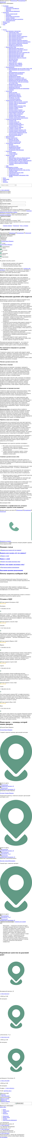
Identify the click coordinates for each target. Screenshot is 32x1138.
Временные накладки (14, 87)
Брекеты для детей (13, 139)
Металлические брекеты (15, 96)
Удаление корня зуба (14, 121)
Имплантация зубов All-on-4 (16, 48)
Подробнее (4, 1137)
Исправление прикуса (14, 93)
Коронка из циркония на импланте (18, 79)
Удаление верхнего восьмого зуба (17, 129)
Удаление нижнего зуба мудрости (17, 131)
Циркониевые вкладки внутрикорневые (19, 88)
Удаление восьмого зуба (15, 123)
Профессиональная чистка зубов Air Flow (19, 170)
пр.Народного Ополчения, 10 (7, 788)
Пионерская (14, 0)
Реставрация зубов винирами (16, 150)
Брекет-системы (13, 92)
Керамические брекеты (15, 95)
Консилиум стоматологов (15, 44)
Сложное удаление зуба (15, 128)
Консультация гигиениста (15, 33)
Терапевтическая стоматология (14, 100)
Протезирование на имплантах (17, 72)
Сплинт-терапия (13, 154)
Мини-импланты (13, 60)
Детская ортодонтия (14, 140)
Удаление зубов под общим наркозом (18, 162)
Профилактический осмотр (16, 45)
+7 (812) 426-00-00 (4, 190)
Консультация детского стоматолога (18, 36)
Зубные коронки (13, 75)
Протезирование (10, 67)
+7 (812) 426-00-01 (4, 1125)
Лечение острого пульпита (15, 109)
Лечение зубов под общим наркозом (18, 159)
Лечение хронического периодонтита (18, 117)
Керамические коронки (15, 76)
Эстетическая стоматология (13, 143)
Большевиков (22, 0)
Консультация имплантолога (16, 37)
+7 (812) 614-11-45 (4, 1037)
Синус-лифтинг (13, 61)
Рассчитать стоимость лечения (8, 234)
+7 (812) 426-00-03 (4, 1133)
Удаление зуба (12, 120)
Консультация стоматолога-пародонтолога (19, 41)
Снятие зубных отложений (16, 113)
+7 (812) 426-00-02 (4, 1129)
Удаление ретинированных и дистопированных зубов (16, 125)
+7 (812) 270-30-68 (4, 1080)
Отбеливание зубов (14, 174)
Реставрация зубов (13, 145)
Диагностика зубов (14, 32)
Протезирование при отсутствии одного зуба (20, 68)
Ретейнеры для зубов (14, 97)
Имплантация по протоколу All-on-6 (18, 49)
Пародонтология (10, 136)
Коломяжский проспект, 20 (7, 785)
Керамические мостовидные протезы (18, 80)
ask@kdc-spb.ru (7, 1090)
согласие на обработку (5, 214)
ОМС (7, 166)
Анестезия (11, 156)
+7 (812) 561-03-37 (4, 993)
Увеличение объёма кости (15, 65)
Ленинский (28, 233)
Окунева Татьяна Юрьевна (7, 793)
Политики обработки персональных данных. (16, 211)
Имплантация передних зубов (16, 53)
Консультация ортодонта (15, 39)
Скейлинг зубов (13, 171)
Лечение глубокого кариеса (16, 107)
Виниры (11, 144)
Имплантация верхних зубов (16, 55)
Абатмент (11, 89)
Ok (0, 1137)
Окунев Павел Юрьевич (6, 244)
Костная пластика (13, 59)
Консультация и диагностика (13, 31)
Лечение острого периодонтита (17, 116)
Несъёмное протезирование (16, 73)
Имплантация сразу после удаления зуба (19, 52)
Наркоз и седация (10, 155)
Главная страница (7, 225)
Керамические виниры (14, 147)
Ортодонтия (9, 91)
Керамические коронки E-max (16, 77)
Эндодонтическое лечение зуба (17, 111)
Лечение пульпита (13, 108)
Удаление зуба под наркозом (16, 127)
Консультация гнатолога (15, 35)
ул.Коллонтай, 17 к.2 (5, 853)
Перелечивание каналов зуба (16, 112)
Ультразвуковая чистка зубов (16, 172)
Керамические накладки (15, 84)
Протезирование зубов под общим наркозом (20, 160)
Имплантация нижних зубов (16, 56)
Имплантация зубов (11, 47)
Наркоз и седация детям (15, 141)
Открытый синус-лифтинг (15, 64)
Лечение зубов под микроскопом (17, 103)
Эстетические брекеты (14, 99)
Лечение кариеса (13, 104)
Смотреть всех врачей (20, 921)
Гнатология (9, 151)
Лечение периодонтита (15, 115)
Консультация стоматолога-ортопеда (18, 40)
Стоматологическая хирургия (13, 119)
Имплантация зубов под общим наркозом (19, 158)
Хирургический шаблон (15, 135)
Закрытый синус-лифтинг (15, 63)
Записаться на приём (5, 216)
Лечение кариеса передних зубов (17, 105)
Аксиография (12, 152)
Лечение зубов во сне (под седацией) (18, 101)
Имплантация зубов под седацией (17, 57)
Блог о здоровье (24, 225)
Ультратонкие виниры (14, 148)
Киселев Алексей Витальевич (7, 860)
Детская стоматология (11, 137)
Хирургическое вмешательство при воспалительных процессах (18, 133)
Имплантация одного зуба (15, 51)
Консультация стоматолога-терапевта (18, 43)
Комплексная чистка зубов (15, 168)
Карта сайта (3, 1107)
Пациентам (16, 225)
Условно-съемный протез (15, 85)
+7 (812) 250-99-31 (9, 1088)
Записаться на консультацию (7, 921)
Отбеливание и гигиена (12, 167)
